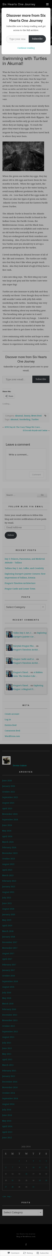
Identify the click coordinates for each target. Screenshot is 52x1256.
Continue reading (26, 48)
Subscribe (37, 38)
